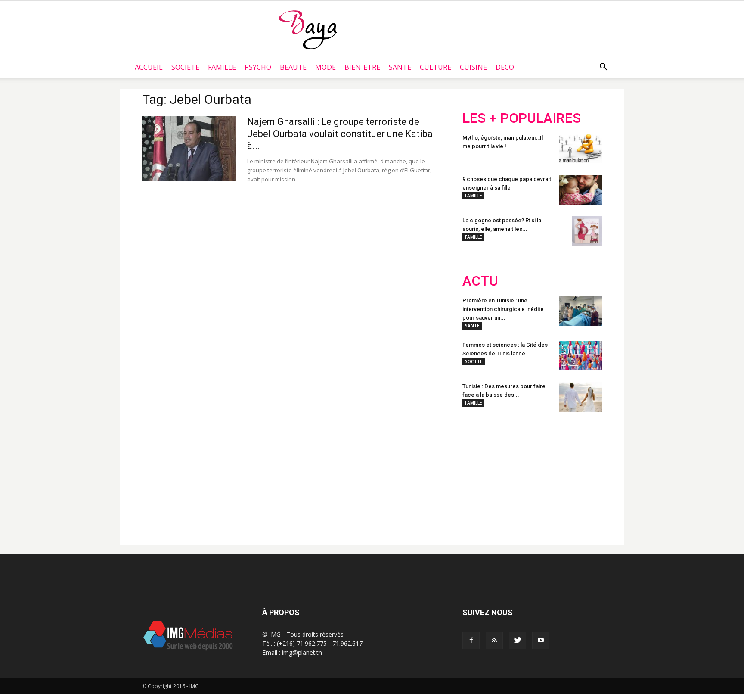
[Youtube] (540, 640)
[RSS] (494, 640)
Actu (480, 281)
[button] (603, 67)
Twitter (511, 475)
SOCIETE (185, 67)
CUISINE (473, 67)
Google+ (576, 475)
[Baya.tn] (307, 29)
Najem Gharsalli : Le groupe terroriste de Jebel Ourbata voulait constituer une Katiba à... (340, 133)
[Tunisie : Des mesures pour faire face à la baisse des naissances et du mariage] (580, 397)
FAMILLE (222, 67)
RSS (543, 475)
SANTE (400, 67)
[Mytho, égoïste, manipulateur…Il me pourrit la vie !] (580, 148)
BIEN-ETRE (362, 67)
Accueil (149, 67)
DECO (505, 67)
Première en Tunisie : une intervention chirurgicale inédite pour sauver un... (503, 309)
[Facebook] (471, 640)
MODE (325, 67)
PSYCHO (258, 67)
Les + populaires (521, 118)
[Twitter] (517, 640)
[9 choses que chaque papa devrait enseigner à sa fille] (580, 190)
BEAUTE (293, 67)
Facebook (478, 475)
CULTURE (435, 67)
